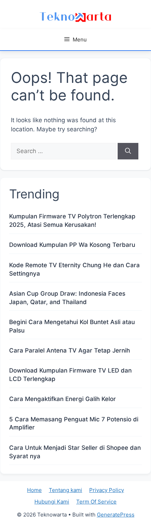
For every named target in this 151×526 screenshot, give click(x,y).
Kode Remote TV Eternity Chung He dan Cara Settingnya (74, 269)
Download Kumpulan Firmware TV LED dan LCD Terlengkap (70, 374)
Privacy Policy (106, 490)
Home (34, 490)
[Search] (128, 151)
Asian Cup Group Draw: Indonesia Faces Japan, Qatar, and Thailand (67, 297)
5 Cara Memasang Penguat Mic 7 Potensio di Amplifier (73, 423)
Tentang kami (65, 490)
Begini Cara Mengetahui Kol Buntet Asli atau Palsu (72, 326)
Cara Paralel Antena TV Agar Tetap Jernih (69, 350)
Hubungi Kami (51, 501)
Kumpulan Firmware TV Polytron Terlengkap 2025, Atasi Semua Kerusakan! (72, 220)
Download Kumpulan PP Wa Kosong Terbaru (72, 244)
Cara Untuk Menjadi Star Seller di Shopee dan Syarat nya (75, 452)
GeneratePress (115, 514)
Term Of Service (96, 501)
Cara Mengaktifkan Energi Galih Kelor (62, 398)
